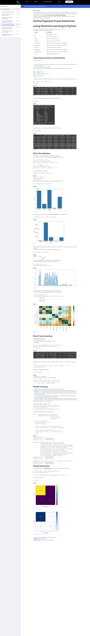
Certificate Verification (47, 1)
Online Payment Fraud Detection (46, 540)
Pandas (35, 64)
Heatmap (59, 292)
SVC (35, 395)
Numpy (35, 68)
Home (27, 1)
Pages (59, 1)
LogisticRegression (37, 390)
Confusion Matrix (60, 468)
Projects (35, 1)
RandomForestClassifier (38, 398)
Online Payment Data (42, 538)
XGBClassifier (36, 391)
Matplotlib (40, 66)
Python (62, 29)
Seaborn (35, 66)
